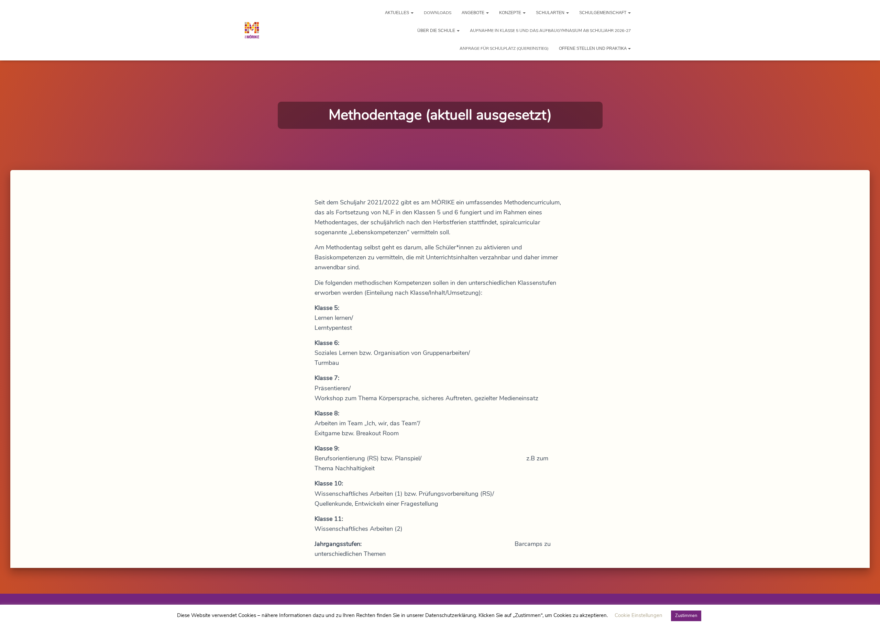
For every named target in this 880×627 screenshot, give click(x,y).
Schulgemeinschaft (603, 12)
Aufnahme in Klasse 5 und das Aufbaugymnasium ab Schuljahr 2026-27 (550, 30)
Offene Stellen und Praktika (593, 48)
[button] (412, 12)
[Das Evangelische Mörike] (252, 30)
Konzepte (510, 12)
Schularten (550, 12)
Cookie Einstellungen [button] (638, 615)
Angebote (473, 12)
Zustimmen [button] (686, 616)
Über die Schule (436, 30)
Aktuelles (397, 12)
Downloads (437, 12)
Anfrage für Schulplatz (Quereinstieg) (504, 48)
